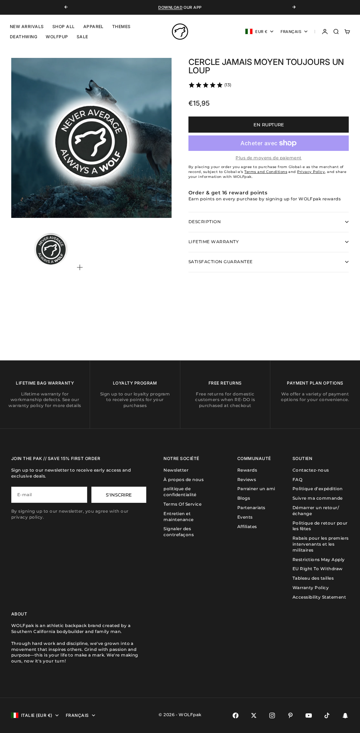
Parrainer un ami (256, 488)
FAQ (297, 479)
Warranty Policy (310, 587)
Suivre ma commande (317, 498)
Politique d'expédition (317, 488)
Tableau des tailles (313, 578)
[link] (210, 84)
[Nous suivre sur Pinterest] (290, 715)
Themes (121, 26)
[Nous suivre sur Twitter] (253, 715)
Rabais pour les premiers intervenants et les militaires (320, 544)
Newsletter (175, 470)
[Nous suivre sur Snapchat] (345, 715)
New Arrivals (27, 26)
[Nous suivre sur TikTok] (326, 715)
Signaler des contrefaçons (178, 531)
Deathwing (23, 36)
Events (245, 517)
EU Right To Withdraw (317, 568)
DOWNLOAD (170, 7)
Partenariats (251, 507)
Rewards (247, 470)
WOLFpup (57, 36)
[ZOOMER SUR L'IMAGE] (156, 201)
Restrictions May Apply (318, 559)
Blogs (243, 498)
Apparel (93, 26)
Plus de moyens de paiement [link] (268, 157)
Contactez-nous (310, 470)
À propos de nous (183, 479)
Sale (82, 36)
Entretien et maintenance (178, 516)
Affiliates (247, 526)
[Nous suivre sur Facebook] (235, 715)
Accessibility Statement (319, 597)
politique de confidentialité (179, 491)
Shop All (63, 26)
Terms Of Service (182, 504)
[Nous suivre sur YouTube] (308, 715)
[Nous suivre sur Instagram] (272, 715)
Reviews (246, 479)
